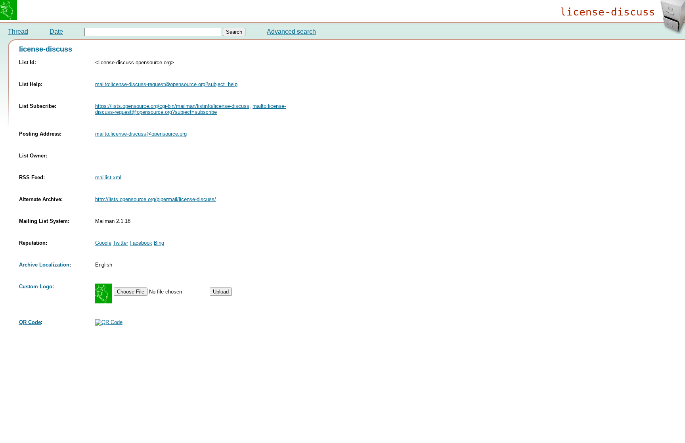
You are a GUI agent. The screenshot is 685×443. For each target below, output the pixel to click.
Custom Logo (35, 287)
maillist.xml (108, 177)
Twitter (120, 243)
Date (56, 31)
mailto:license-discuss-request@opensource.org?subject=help (166, 84)
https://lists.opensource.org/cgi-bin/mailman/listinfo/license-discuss (172, 106)
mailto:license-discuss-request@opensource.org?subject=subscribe (190, 109)
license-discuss (607, 12)
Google (103, 243)
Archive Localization (44, 265)
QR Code (30, 322)
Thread (18, 31)
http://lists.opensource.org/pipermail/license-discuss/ (155, 199)
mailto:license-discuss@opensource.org (141, 134)
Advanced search (291, 31)
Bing (159, 243)
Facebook (141, 243)
